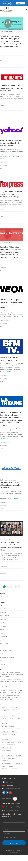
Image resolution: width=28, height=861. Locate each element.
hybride (18, 729)
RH (15, 750)
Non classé (2, 622)
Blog (1, 60)
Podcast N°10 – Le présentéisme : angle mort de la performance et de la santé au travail (11, 691)
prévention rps (6, 739)
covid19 (12, 718)
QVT (3, 745)
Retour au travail (6, 750)
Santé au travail (4, 654)
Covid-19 (4, 718)
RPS (2, 755)
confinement (5, 715)
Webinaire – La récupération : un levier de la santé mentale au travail (11, 686)
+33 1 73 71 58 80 (9, 782)
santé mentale (5, 760)
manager (14, 731)
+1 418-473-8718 (9, 785)
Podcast (2, 629)
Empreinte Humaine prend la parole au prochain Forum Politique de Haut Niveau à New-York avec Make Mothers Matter (11, 545)
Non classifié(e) (4, 626)
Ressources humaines (5, 647)
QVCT (19, 742)
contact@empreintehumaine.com (12, 788)
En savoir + (20, 3)
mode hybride (14, 734)
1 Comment (2, 57)
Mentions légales (10, 850)
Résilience (10, 755)
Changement (3, 612)
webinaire (14, 769)
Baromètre (14, 707)
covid (13, 715)
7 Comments (3, 267)
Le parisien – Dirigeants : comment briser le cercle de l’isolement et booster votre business (11, 680)
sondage (18, 763)
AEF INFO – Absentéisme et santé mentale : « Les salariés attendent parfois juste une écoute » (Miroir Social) (11, 697)
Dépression (4, 723)
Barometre (4, 707)
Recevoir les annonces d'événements (14, 842)
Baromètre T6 (5, 710)
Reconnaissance (4, 643)
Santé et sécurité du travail (7, 657)
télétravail (5, 769)
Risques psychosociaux (6, 650)
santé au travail (12, 758)
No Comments (3, 109)
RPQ (18, 753)
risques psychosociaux (7, 753)
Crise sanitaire (5, 721)
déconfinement (17, 721)
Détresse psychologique (8, 726)
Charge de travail (4, 615)
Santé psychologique (7, 763)
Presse (1, 112)
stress (3, 766)
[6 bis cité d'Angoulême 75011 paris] (11, 810)
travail (11, 766)
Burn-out (2, 608)
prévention (13, 737)
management (5, 731)
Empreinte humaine (7, 729)
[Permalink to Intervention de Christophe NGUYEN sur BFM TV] (11, 346)
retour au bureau (6, 747)
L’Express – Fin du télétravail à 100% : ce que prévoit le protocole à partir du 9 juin (11, 194)
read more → (16, 102)
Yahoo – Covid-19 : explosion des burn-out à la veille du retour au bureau (11, 143)
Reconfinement (11, 745)
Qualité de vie (3, 636)
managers (4, 734)
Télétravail (2, 664)
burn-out (15, 710)
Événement (3, 573)
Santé (3, 758)
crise (19, 718)
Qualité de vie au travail (6, 640)
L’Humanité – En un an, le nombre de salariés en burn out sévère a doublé (11, 88)
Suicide (2, 661)
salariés (18, 755)
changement (5, 713)
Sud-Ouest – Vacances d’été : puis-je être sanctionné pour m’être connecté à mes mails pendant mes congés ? (11, 674)
